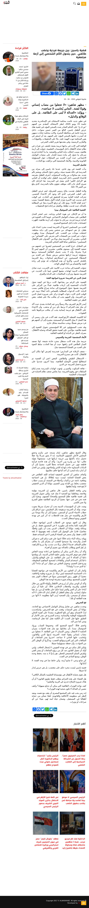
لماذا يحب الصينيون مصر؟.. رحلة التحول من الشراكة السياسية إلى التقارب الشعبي (73, 760)
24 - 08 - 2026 (20, 403)
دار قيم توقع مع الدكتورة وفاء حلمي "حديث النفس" (22, 101)
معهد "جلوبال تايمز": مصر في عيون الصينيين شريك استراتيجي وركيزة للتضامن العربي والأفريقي (46, 843)
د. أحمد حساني (20, 283)
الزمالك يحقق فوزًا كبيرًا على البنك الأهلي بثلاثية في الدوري (21, 120)
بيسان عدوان (23, 346)
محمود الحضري (20, 321)
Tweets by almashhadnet (12, 477)
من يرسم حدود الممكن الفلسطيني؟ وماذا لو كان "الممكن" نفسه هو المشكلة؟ (21, 336)
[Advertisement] (44, 26)
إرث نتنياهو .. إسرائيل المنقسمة (21, 279)
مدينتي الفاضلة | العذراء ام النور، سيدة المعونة (22, 294)
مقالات (25, 58)
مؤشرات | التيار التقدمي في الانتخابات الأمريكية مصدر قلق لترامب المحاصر (21, 313)
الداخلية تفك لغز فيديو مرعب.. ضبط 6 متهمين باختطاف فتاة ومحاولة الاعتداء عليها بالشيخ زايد (73, 843)
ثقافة (25, 108)
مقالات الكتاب (20, 272)
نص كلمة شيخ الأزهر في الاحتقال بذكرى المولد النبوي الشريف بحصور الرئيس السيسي (47, 801)
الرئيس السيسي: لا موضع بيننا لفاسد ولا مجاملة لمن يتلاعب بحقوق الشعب (73, 800)
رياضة (25, 127)
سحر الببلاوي (23, 382)
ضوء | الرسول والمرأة (23, 355)
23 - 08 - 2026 (20, 285)
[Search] (74, 3)
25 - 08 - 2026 (20, 323)
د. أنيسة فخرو (20, 360)
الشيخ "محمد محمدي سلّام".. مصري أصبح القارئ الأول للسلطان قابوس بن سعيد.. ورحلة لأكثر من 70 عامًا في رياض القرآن (21, 76)
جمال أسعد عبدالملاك (21, 415)
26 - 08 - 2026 (18, 59)
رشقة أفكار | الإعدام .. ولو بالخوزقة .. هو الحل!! (23, 393)
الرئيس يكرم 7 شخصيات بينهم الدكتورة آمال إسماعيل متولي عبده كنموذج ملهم (47, 760)
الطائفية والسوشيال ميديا (21, 54)
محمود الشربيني (21, 401)
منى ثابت (23, 299)
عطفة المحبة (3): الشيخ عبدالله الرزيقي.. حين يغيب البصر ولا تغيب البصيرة (21, 373)
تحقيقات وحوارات (21, 89)
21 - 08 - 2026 (19, 300)
